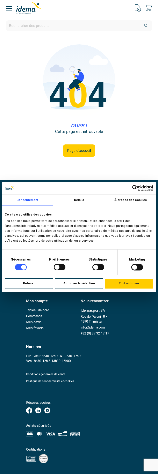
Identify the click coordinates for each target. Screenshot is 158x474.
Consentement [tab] (27, 200)
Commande (34, 316)
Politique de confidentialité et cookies (50, 381)
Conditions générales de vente (45, 374)
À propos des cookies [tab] (130, 200)
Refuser (29, 283)
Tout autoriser (129, 283)
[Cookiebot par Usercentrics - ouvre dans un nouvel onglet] (135, 188)
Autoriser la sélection (79, 283)
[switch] (59, 267)
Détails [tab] (79, 200)
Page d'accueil (79, 150)
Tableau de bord (37, 310)
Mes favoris (35, 328)
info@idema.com (93, 327)
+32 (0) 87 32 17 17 (95, 333)
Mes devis (34, 322)
